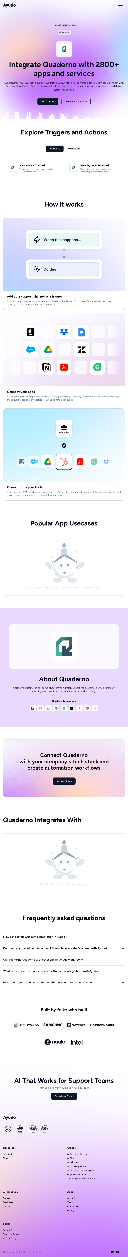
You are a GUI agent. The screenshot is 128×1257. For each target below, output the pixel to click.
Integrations (9, 1154)
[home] (9, 5)
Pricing (70, 1210)
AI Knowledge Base (76, 1166)
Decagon (7, 1198)
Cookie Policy (9, 1238)
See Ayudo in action (76, 101)
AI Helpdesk (73, 1162)
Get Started (47, 101)
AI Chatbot (72, 1158)
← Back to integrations (64, 25)
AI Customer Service (77, 1154)
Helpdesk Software (76, 1174)
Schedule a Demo (64, 1096)
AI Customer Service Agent (80, 1170)
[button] (120, 5)
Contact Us (73, 1206)
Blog (5, 1158)
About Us (72, 1198)
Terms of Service (11, 1234)
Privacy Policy (9, 1230)
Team (70, 1202)
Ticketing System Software (81, 1178)
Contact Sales (64, 781)
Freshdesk (8, 1202)
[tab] (55, 149)
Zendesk (7, 1206)
